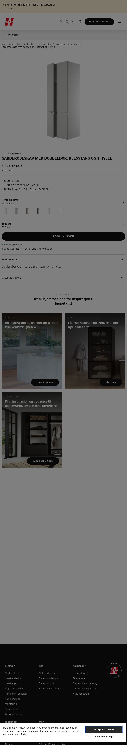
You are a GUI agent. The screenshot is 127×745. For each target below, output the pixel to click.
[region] (63, 734)
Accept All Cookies (104, 729)
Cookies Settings (104, 736)
